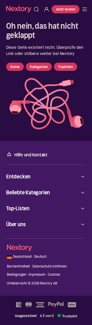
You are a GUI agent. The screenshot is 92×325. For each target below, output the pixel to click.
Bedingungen (16, 274)
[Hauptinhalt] (84, 9)
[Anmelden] (46, 9)
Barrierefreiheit (18, 266)
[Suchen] (36, 9)
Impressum (37, 274)
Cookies (54, 274)
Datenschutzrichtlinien (49, 266)
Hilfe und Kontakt (31, 155)
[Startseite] (18, 9)
